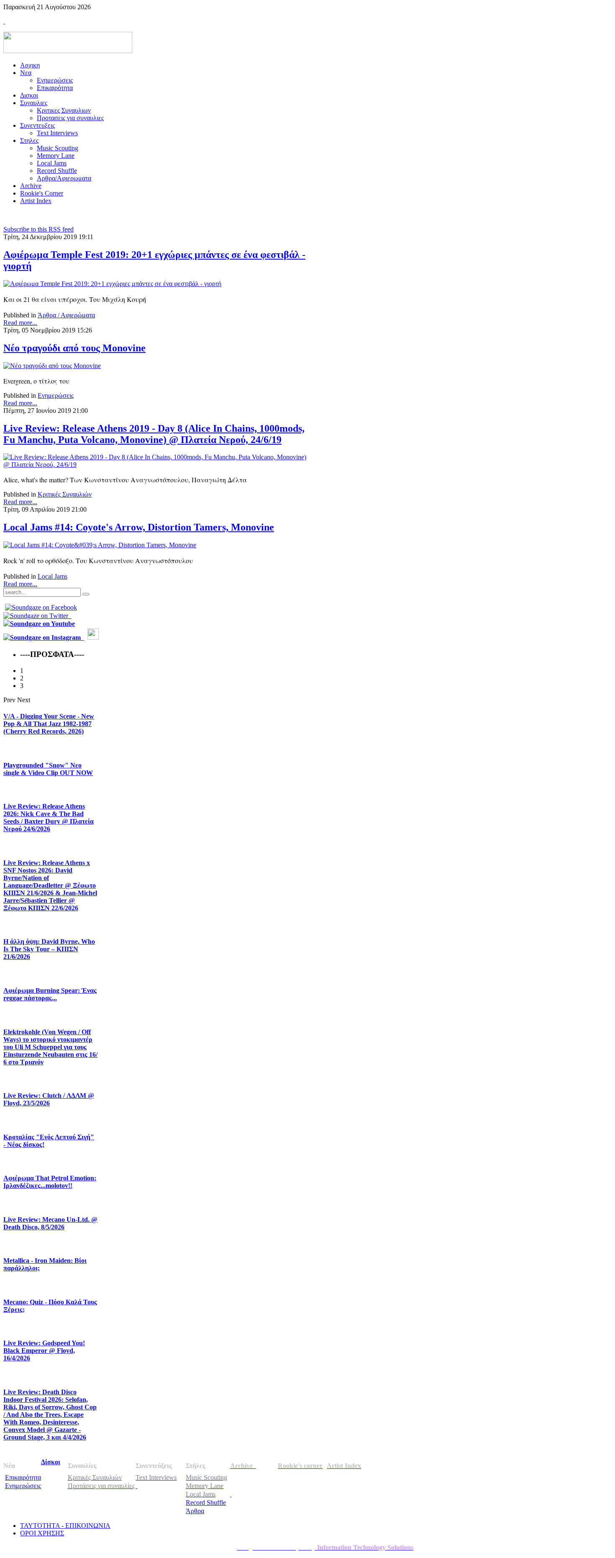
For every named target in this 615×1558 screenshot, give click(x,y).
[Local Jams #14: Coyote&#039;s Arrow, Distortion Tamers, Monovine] (99, 545)
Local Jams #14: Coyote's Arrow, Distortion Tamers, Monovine (138, 527)
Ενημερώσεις (56, 395)
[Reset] (85, 594)
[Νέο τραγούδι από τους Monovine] (52, 365)
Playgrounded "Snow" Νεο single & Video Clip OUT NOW (48, 769)
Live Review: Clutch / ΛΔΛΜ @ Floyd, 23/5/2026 (48, 1099)
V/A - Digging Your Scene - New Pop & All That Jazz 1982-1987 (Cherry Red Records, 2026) (48, 724)
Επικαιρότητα (23, 1477)
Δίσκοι (50, 1461)
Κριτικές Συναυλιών (65, 494)
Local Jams (52, 576)
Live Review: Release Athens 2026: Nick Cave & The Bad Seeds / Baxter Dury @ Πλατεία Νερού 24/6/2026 (48, 817)
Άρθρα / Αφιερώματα (66, 315)
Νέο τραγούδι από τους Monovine (74, 348)
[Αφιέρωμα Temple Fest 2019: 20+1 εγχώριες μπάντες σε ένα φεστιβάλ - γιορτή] (112, 283)
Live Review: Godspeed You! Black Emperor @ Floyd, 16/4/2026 (44, 1350)
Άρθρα (195, 1510)
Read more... (20, 322)
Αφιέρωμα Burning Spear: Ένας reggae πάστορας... (50, 994)
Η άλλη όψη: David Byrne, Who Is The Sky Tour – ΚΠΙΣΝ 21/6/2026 (49, 949)
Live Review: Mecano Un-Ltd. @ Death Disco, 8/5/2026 (50, 1223)
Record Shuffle (206, 1502)
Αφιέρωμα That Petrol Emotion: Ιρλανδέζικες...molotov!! (49, 1181)
